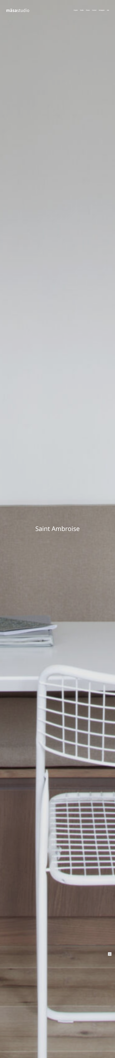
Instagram (102, 10)
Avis (108, 10)
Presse (88, 10)
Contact (94, 10)
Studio (82, 10)
